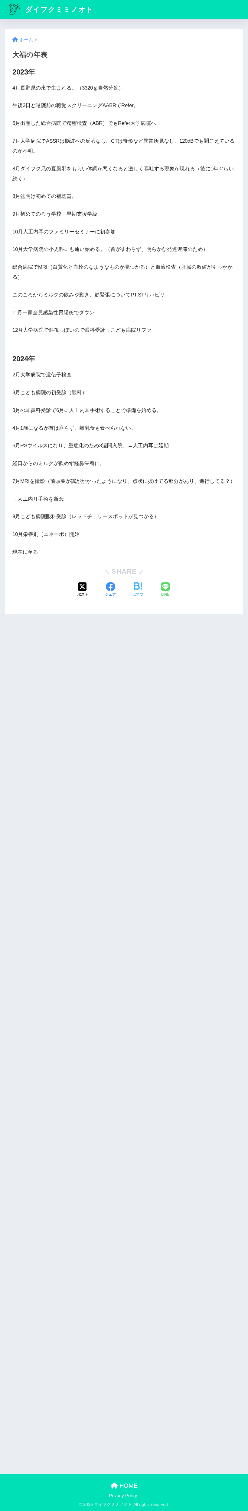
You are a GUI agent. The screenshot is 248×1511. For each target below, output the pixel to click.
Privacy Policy (123, 1495)
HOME (128, 1485)
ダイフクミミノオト (58, 9)
